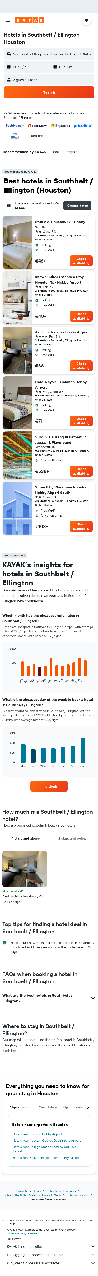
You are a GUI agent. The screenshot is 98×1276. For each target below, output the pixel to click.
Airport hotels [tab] (20, 1107)
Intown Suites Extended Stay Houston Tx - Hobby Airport (59, 280)
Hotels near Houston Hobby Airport (37, 1134)
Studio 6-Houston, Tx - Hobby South (60, 224)
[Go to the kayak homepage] (29, 20)
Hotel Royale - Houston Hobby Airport (61, 384)
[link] (49, 786)
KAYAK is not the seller (24, 1246)
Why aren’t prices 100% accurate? (34, 1263)
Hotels (37, 1191)
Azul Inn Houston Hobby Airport (62, 332)
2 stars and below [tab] (72, 838)
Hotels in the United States (20, 1195)
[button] (8, 20)
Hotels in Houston (78, 1195)
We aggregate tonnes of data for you (36, 1254)
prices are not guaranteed (23, 1233)
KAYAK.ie (21, 1191)
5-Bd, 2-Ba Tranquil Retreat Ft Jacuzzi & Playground (60, 440)
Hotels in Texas (51, 1195)
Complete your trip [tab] (53, 1107)
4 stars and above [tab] (26, 838)
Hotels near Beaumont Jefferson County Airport (46, 1158)
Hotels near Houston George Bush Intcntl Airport (47, 1140)
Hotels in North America (61, 1191)
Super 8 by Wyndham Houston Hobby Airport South (61, 490)
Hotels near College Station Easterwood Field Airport (44, 1149)
